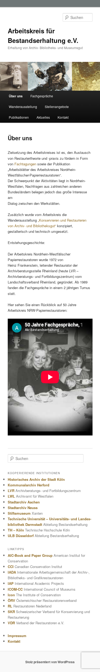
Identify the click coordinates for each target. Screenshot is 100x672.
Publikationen (19, 117)
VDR (11, 622)
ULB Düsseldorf (21, 535)
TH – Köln (16, 530)
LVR (11, 490)
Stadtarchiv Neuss (23, 507)
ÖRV (11, 600)
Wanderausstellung (23, 106)
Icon (11, 594)
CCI (11, 566)
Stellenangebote (57, 106)
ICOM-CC (15, 589)
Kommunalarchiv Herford (28, 484)
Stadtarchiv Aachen (24, 502)
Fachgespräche (41, 96)
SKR (11, 611)
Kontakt (63, 117)
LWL (11, 496)
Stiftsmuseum (19, 513)
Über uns (16, 96)
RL (10, 606)
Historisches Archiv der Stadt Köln (36, 479)
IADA (12, 572)
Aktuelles (43, 117)
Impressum (17, 635)
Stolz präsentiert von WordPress (50, 661)
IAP (11, 583)
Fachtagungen (25, 163)
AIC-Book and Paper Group (30, 555)
